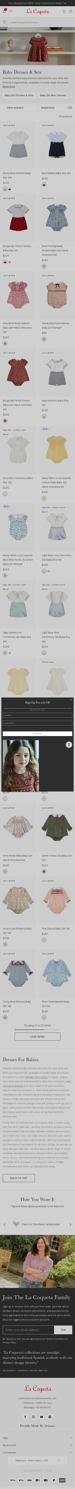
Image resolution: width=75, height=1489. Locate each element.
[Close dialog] (71, 699)
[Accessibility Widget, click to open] (69, 744)
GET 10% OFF (37, 733)
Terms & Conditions (21, 739)
